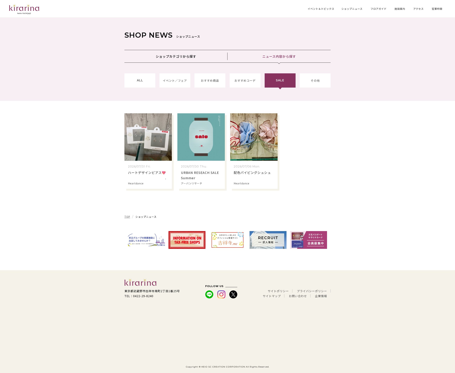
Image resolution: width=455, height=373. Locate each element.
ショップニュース (352, 8)
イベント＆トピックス (321, 8)
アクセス (418, 8)
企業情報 (321, 296)
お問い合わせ (298, 296)
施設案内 (400, 8)
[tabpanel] (146, 240)
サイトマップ (272, 296)
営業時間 (437, 8)
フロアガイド (379, 8)
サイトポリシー (278, 291)
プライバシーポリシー (312, 291)
